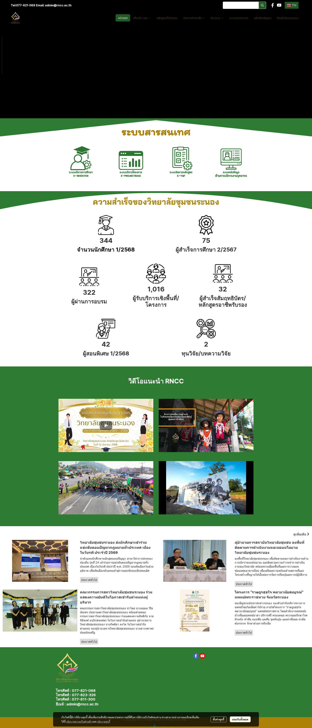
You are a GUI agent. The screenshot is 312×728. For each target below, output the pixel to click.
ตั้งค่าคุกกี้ (218, 719)
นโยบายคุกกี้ (103, 721)
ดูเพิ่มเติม (300, 534)
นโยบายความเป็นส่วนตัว (79, 721)
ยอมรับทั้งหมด (240, 719)
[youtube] (279, 5)
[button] (244, 5)
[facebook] (273, 5)
